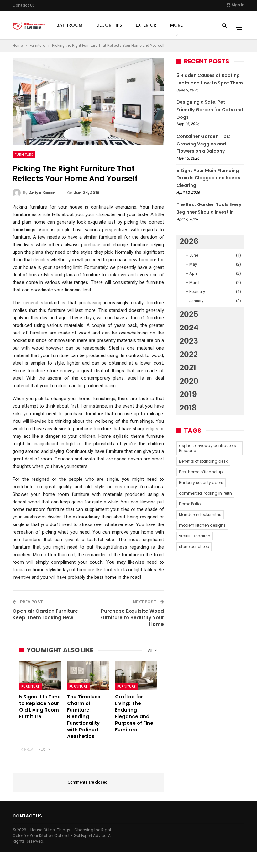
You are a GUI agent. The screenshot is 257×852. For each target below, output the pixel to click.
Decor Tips (109, 25)
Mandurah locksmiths (200, 514)
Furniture (24, 154)
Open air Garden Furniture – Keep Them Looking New (47, 614)
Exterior (146, 25)
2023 (189, 340)
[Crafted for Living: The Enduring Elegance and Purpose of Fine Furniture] (136, 675)
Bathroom (69, 25)
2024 (189, 327)
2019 (188, 394)
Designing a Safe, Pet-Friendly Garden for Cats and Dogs (209, 109)
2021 (188, 367)
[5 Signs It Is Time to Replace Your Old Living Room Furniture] (40, 675)
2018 (188, 407)
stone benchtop (194, 546)
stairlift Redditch (194, 536)
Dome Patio (190, 504)
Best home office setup (201, 472)
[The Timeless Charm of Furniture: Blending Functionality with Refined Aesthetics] (88, 675)
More (176, 25)
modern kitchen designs (202, 525)
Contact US (24, 5)
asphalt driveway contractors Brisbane (207, 448)
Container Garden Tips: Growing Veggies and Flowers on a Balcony (203, 144)
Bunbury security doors (201, 482)
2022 (189, 354)
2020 (189, 381)
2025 (189, 314)
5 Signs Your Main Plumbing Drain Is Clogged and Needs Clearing (208, 178)
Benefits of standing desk (203, 461)
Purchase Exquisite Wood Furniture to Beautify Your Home (132, 617)
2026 (189, 241)
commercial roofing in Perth (205, 493)
